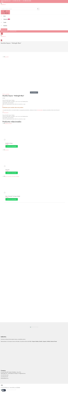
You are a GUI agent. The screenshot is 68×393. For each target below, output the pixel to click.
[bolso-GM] (22, 73)
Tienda (4, 22)
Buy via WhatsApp (12, 146)
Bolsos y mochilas (5, 94)
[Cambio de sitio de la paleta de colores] (4, 390)
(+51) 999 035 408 (4, 375)
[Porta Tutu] (35, 157)
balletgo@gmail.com (6, 0)
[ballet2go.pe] (34, 5)
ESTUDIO (18, 387)
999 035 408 (39, 110)
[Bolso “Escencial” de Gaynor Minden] (35, 184)
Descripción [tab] (6, 112)
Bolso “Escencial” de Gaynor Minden (12, 196)
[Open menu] (2, 34)
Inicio (4, 16)
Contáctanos (4, 29)
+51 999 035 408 (26, 0)
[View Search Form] (1, 40)
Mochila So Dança (8, 143)
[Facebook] (1, 2)
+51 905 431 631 (16, 0)
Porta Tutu (7, 169)
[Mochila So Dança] (35, 131)
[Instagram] (2, 2)
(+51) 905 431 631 (4, 376)
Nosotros (5, 25)
